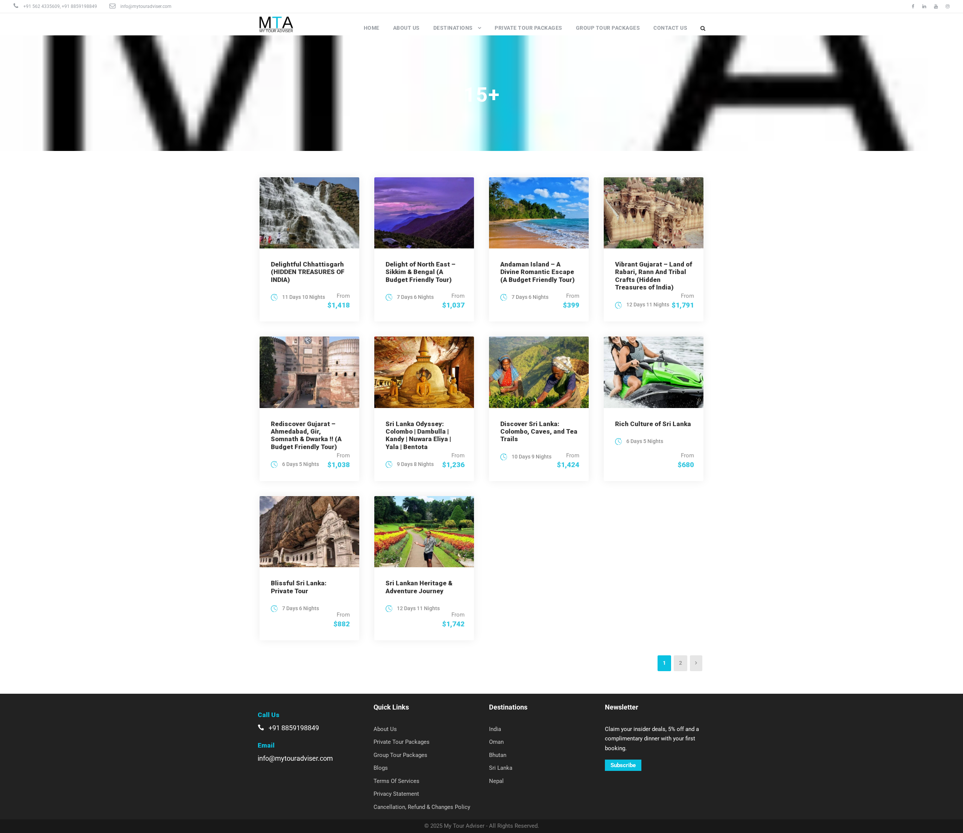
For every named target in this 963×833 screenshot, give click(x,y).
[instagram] (947, 6)
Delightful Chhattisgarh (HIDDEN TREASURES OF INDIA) (308, 271)
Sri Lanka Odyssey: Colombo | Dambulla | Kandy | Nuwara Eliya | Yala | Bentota (418, 435)
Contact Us (670, 28)
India (495, 729)
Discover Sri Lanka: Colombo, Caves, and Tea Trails (538, 431)
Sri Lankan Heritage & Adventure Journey (419, 586)
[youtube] (936, 6)
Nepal (496, 781)
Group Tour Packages (608, 28)
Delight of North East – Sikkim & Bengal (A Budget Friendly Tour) (421, 271)
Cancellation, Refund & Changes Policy (422, 807)
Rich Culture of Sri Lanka (653, 424)
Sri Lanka (500, 767)
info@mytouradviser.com (146, 6)
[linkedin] (924, 6)
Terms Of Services (396, 781)
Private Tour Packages (528, 28)
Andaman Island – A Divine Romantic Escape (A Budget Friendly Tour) (537, 271)
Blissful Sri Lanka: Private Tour (299, 586)
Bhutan (497, 755)
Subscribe (623, 765)
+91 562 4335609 (41, 6)
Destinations (453, 28)
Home (372, 28)
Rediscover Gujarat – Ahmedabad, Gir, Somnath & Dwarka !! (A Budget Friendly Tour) (306, 435)
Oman (496, 742)
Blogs (381, 767)
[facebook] (913, 6)
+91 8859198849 (79, 6)
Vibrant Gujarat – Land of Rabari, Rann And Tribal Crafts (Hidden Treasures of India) (653, 275)
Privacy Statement (396, 793)
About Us (406, 28)
